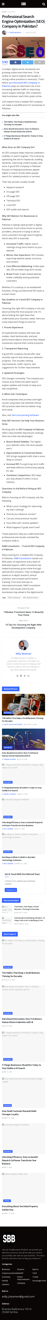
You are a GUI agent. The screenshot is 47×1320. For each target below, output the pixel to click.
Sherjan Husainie (10, 759)
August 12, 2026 (31, 724)
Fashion (7, 1105)
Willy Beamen (15, 32)
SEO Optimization (30, 597)
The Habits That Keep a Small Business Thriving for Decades (26, 907)
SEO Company (14, 597)
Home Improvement (23, 1278)
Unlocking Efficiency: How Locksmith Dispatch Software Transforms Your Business (20, 1160)
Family (5, 1280)
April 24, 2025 (31, 32)
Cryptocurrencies (9, 1273)
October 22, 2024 (22, 924)
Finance (20, 1269)
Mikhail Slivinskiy (10, 794)
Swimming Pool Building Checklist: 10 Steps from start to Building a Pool (29, 919)
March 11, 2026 (21, 864)
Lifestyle (21, 1283)
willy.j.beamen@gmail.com (18, 1296)
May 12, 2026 (23, 794)
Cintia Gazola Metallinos (13, 724)
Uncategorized (39, 1280)
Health (20, 1273)
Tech (34, 1273)
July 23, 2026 (22, 759)
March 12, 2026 (8, 1213)
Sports (35, 1269)
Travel (7, 1201)
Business (12, 12)
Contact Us (11, 890)
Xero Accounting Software (25, 415)
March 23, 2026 (8, 1118)
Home (4, 12)
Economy (6, 1277)
